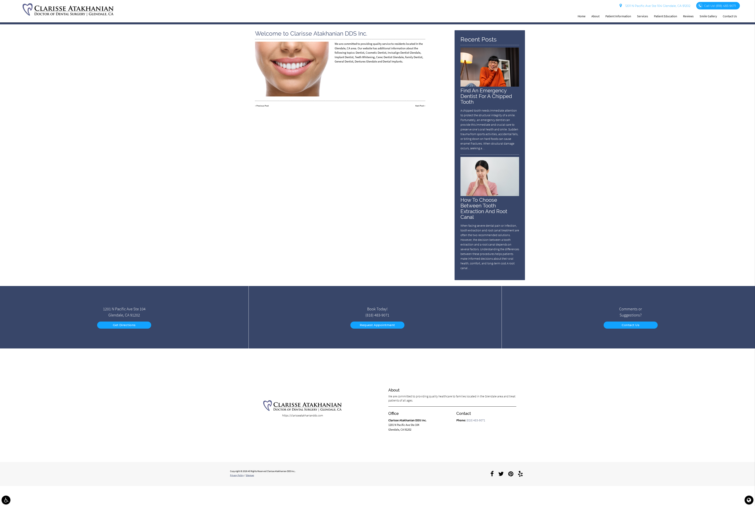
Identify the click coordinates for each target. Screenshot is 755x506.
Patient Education (665, 16)
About (595, 16)
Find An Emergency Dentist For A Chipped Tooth (486, 96)
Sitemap (250, 475)
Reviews (688, 16)
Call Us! (720, 6)
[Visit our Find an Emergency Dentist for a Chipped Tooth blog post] (489, 85)
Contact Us (730, 16)
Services (642, 16)
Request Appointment (377, 325)
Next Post (419, 105)
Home (582, 16)
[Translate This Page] (749, 500)
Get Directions (124, 325)
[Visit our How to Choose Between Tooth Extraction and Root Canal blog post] (489, 195)
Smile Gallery (708, 16)
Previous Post (262, 105)
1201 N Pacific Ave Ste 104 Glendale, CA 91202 (657, 6)
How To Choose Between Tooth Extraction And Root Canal (483, 208)
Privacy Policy (237, 475)
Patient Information (618, 16)
